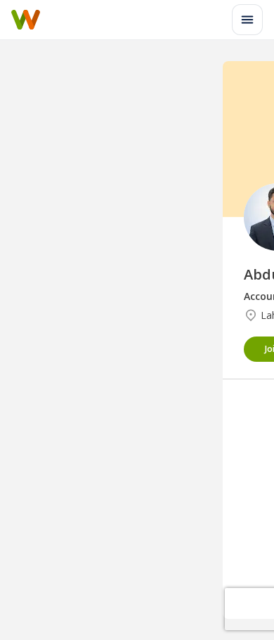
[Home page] (25, 20)
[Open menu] (247, 19)
